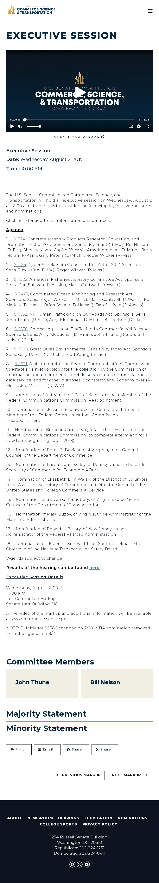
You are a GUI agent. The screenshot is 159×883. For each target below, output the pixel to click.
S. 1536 (21, 329)
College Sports (58, 824)
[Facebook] (72, 864)
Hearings (68, 818)
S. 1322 (20, 279)
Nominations (133, 818)
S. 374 (19, 239)
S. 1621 (21, 363)
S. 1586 (21, 349)
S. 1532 (20, 314)
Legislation (98, 818)
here (22, 220)
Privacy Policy (99, 824)
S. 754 (20, 264)
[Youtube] (87, 864)
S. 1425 (21, 294)
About (14, 818)
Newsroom (40, 818)
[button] (19, 749)
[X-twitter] (80, 864)
